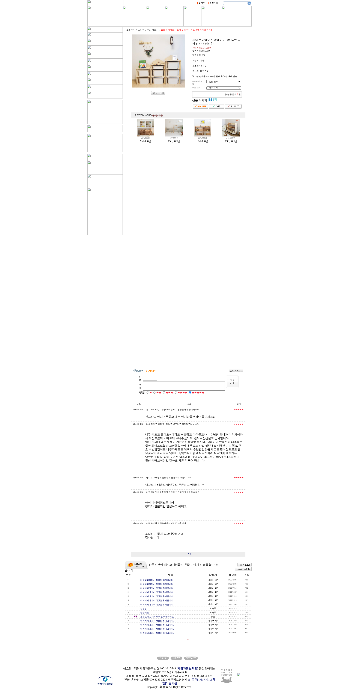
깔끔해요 (144, 612)
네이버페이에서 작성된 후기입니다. (157, 580)
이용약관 (171, 683)
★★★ (169, 392)
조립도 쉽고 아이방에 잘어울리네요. (157, 616)
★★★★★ (198, 392)
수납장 (143, 608)
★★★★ (182, 392)
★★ (158, 392)
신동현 (193, 679)
